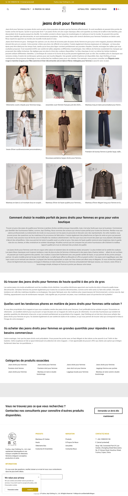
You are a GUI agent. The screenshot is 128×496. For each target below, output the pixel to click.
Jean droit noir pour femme (76, 368)
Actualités (69, 446)
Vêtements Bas (41, 446)
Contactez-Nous (71, 449)
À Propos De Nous (72, 442)
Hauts (38, 442)
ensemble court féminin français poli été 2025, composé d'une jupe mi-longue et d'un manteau (81, 105)
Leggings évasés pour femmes (77, 372)
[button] (8, 9)
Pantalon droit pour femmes (47, 368)
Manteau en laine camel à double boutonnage (107, 373)
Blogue (92, 493)
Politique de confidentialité (81, 493)
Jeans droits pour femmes (17, 365)
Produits (68, 439)
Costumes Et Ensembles (44, 449)
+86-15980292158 (13, 2)
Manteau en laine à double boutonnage (46, 373)
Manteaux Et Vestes (43, 439)
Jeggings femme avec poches (106, 368)
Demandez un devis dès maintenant (108, 412)
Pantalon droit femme (16, 368)
